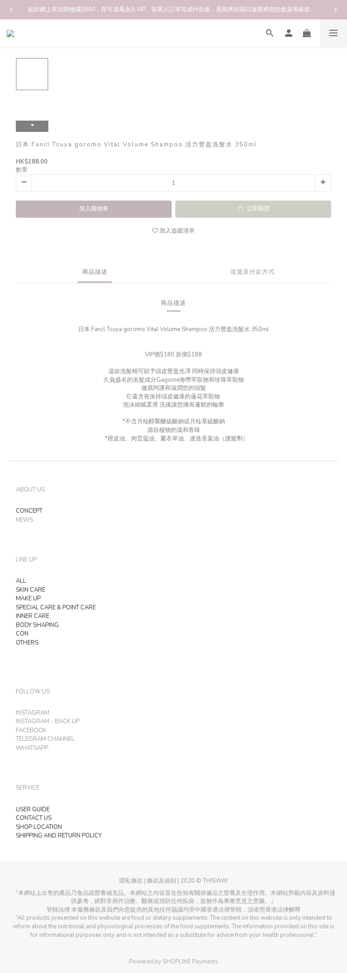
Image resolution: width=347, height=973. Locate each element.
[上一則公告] (11, 9)
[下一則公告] (336, 9)
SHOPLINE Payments (190, 962)
